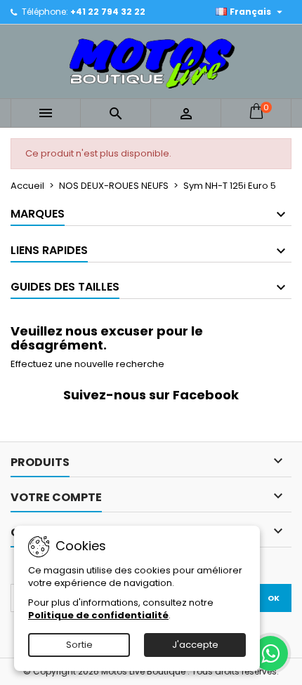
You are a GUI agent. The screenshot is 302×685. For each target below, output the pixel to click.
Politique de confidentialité (98, 615)
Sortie (79, 644)
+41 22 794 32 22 (107, 12)
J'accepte (195, 644)
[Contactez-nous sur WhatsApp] (270, 653)
